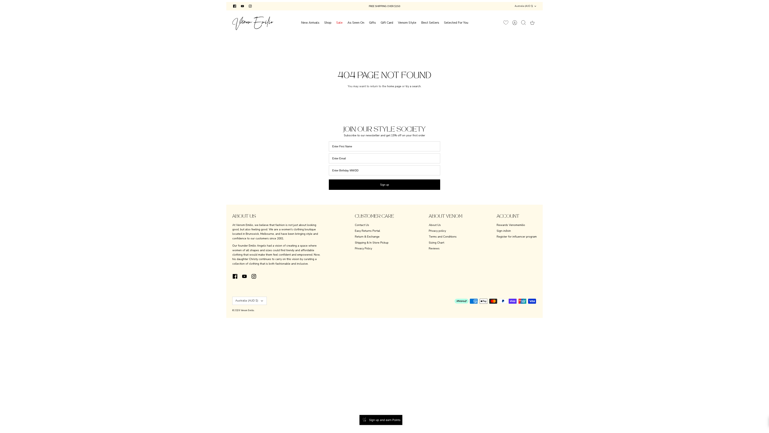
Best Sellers (430, 22)
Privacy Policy (363, 248)
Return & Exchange (367, 237)
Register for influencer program (517, 237)
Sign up (384, 184)
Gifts (372, 22)
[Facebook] (235, 6)
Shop (327, 22)
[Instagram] (250, 6)
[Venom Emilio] (252, 22)
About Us (435, 225)
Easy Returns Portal (367, 231)
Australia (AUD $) (524, 6)
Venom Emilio (247, 310)
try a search (413, 86)
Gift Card (387, 22)
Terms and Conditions (443, 237)
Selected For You (456, 22)
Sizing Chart (436, 243)
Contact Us (362, 225)
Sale (339, 22)
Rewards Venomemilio (511, 225)
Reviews (434, 248)
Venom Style (407, 22)
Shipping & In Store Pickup (372, 243)
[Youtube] (242, 6)
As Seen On (355, 22)
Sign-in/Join (504, 231)
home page (394, 86)
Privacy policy (437, 231)
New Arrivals (310, 22)
